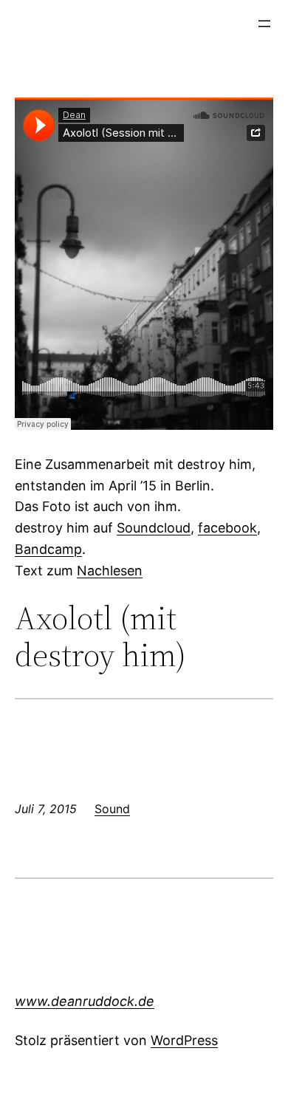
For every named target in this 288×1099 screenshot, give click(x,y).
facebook (227, 527)
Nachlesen (110, 570)
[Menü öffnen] (264, 23)
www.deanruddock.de (84, 1001)
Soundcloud (154, 527)
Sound (112, 808)
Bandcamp (48, 549)
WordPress (184, 1040)
